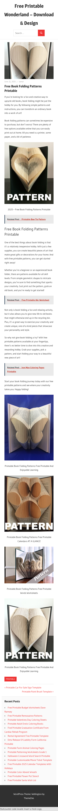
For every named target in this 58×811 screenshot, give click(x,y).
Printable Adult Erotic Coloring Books (25, 723)
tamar (21, 81)
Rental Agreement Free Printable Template (28, 735)
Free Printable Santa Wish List (22, 780)
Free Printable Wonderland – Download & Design (29, 14)
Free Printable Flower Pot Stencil (23, 776)
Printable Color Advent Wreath (22, 772)
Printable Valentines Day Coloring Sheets (27, 719)
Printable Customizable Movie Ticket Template (30, 760)
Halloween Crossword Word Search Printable (29, 755)
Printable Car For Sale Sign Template (23, 687)
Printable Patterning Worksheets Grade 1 (27, 752)
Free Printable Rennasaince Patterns (25, 715)
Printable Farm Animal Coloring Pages (26, 747)
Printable (10, 679)
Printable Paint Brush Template (37, 691)
